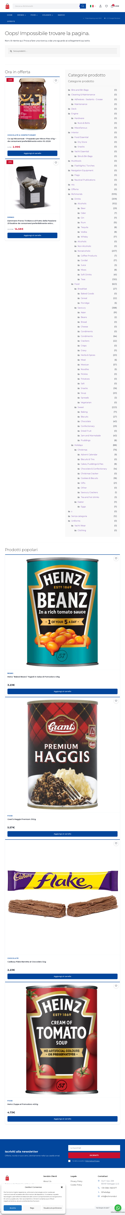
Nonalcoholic (84, 251)
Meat (83, 360)
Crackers (85, 341)
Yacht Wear (80, 525)
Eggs (83, 507)
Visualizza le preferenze (53, 1208)
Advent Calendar (89, 454)
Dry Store (82, 142)
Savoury (82, 308)
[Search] (83, 6)
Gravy (83, 350)
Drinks (20, 15)
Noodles (85, 369)
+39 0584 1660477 (109, 1188)
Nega (32, 1208)
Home (9, 15)
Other (84, 488)
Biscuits (84, 417)
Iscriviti (94, 1155)
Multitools (76, 161)
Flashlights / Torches (84, 166)
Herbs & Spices (88, 355)
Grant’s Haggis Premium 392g (21, 819)
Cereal (84, 298)
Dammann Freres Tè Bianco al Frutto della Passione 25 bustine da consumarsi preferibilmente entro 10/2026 (31, 222)
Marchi (61, 15)
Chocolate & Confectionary (21, 135)
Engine (74, 113)
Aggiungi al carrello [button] (32, 153)
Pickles (84, 374)
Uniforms (75, 521)
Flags (77, 175)
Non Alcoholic (84, 246)
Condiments (87, 331)
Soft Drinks (86, 274)
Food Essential (81, 137)
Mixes (83, 270)
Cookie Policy (76, 1185)
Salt (83, 383)
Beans (84, 317)
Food (33, 15)
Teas (83, 279)
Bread (84, 322)
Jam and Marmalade (91, 435)
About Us (47, 1181)
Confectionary (88, 426)
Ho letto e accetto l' (86, 1161)
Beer (83, 208)
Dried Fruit (86, 431)
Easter (81, 502)
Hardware (79, 118)
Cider (83, 213)
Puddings (85, 440)
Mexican (85, 365)
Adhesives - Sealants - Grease (88, 99)
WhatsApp (105, 1192)
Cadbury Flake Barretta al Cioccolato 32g (26, 962)
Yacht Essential (81, 151)
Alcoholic (82, 203)
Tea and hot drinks (90, 497)
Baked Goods (87, 293)
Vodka (84, 232)
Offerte (11, 21)
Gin (82, 218)
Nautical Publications (84, 180)
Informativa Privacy (92, 1161)
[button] (62, 1187)
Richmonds (76, 194)
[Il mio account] (100, 6)
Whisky (84, 237)
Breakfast (82, 289)
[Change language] (93, 6)
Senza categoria (79, 516)
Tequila (84, 227)
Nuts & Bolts (84, 123)
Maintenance (80, 104)
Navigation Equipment (82, 170)
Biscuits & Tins (87, 459)
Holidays (46, 15)
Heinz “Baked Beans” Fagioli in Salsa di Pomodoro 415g (33, 677)
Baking (84, 412)
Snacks (81, 147)
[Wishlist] (106, 6)
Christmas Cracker (89, 473)
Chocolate (86, 421)
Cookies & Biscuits (89, 478)
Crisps (83, 346)
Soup (83, 393)
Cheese (84, 327)
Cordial (84, 260)
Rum (83, 222)
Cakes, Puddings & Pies (92, 464)
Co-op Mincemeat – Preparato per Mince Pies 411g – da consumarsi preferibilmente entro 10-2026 (31, 139)
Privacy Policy (76, 1181)
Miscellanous (80, 128)
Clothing (82, 530)
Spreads (85, 398)
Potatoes (85, 379)
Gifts (83, 483)
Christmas (82, 450)
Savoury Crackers (89, 492)
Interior (75, 132)
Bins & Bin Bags (85, 156)
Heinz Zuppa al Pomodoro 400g (22, 1104)
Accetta (13, 1208)
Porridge (85, 303)
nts (72, 185)
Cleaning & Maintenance (83, 94)
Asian (83, 312)
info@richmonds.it (109, 1196)
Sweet (81, 407)
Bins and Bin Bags (80, 90)
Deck (73, 109)
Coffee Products (89, 256)
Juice (83, 265)
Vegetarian (86, 402)
